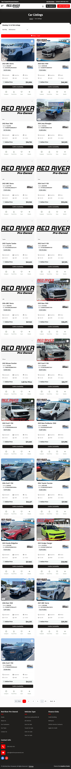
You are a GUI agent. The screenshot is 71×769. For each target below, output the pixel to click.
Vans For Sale (28, 735)
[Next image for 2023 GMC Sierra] (31, 50)
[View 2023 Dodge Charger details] (53, 529)
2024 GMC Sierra (8, 303)
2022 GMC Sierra (8, 183)
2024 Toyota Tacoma (45, 483)
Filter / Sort (36, 36)
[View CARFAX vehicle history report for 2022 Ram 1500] (30, 127)
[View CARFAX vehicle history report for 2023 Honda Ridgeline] (30, 547)
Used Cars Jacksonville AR (32, 717)
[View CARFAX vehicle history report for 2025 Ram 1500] (65, 67)
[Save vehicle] (32, 41)
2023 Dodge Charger (45, 543)
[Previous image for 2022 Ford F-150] (4, 410)
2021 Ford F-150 (43, 363)
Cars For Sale (28, 724)
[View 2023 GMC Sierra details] (17, 50)
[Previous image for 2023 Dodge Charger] (40, 530)
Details (29, 94)
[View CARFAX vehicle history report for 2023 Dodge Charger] (65, 547)
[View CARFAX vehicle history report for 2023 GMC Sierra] (30, 67)
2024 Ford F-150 (43, 183)
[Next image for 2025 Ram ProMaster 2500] (67, 410)
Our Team (3, 728)
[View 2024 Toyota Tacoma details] (53, 469)
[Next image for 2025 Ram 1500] (67, 50)
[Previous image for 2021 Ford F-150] (40, 350)
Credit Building (52, 717)
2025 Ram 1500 (43, 64)
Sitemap (31, 766)
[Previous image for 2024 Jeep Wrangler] (40, 110)
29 (45, 701)
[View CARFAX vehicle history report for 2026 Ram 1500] (30, 607)
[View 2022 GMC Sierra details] (17, 170)
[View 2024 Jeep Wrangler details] (53, 110)
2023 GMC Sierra (8, 64)
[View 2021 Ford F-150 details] (53, 350)
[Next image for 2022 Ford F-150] (31, 410)
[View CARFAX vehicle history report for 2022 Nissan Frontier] (30, 367)
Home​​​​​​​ (31, 18)
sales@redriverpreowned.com (15, 752)
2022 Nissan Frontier (9, 363)
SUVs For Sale (28, 732)
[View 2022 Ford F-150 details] (53, 230)
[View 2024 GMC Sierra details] (17, 290)
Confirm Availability (17, 87)
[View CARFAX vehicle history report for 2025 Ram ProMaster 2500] (65, 427)
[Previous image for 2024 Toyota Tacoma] (40, 470)
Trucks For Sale (29, 728)
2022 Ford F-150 (43, 243)
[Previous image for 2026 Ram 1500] (4, 589)
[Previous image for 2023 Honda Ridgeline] (4, 530)
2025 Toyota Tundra (9, 243)
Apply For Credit (52, 728)
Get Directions (50, 1)
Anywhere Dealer (65, 766)
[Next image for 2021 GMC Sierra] (67, 589)
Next (51, 701)
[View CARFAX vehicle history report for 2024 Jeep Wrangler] (65, 127)
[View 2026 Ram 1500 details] (17, 589)
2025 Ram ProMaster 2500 (47, 423)
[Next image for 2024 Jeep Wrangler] (67, 110)
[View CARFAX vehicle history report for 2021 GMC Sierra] (65, 607)
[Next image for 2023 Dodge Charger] (67, 530)
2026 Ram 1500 (7, 603)
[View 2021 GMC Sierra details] (53, 589)
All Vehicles (28, 721)
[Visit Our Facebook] (2, 759)
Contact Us (52, 6)
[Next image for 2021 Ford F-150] (67, 350)
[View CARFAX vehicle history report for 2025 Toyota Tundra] (30, 247)
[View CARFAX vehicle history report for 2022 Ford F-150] (65, 247)
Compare (6, 94)
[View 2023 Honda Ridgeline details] (17, 529)
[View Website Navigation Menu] (2, 6)
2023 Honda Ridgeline (10, 543)
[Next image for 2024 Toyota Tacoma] (67, 470)
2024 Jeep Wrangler (44, 124)
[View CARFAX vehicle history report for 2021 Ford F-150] (65, 367)
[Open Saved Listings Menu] (43, 6)
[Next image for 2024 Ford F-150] (31, 470)
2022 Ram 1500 (7, 124)
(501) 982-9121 (64, 1)
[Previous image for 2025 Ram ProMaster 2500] (40, 410)
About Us (3, 721)
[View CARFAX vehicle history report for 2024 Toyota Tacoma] (65, 487)
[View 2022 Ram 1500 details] (17, 110)
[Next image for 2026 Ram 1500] (31, 589)
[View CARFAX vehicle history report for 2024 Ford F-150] (65, 187)
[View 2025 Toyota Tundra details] (17, 230)
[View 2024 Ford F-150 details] (53, 170)
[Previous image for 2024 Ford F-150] (4, 470)
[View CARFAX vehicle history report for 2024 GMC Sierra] (30, 307)
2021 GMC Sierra (43, 603)
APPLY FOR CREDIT (64, 6)
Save (21, 94)
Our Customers (5, 724)
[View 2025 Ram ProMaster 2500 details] (53, 410)
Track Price (14, 94)
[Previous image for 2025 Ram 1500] (40, 50)
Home (2, 717)
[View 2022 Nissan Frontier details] (17, 350)
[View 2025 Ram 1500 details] (53, 50)
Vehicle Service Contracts (55, 724)
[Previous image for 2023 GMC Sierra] (4, 50)
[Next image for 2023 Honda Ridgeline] (31, 530)
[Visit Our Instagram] (6, 759)
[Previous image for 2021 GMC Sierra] (40, 589)
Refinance (51, 721)
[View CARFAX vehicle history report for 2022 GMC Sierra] (30, 187)
